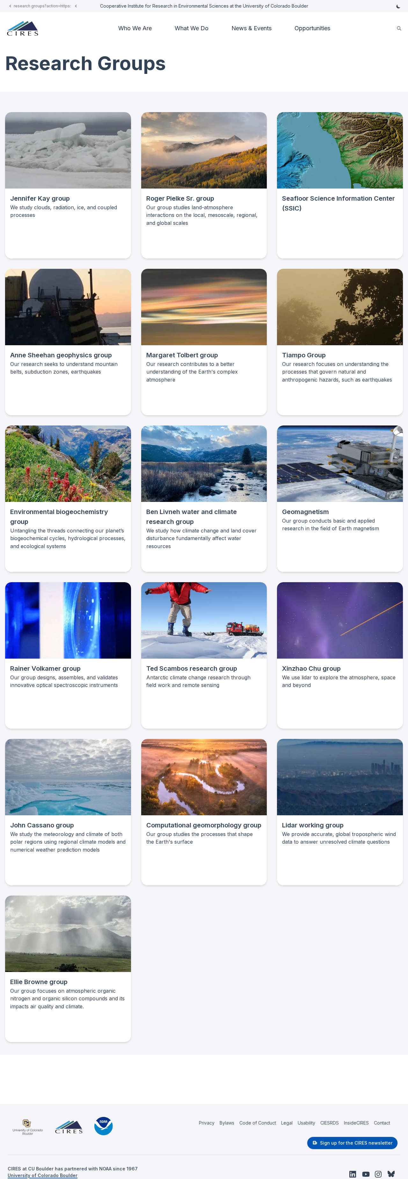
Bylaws (227, 1122)
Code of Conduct (257, 1122)
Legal (287, 1122)
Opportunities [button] (312, 28)
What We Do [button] (191, 28)
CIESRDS (329, 1122)
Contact (382, 1122)
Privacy (207, 1122)
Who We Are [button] (135, 28)
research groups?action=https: (42, 6)
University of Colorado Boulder (42, 1175)
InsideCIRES (356, 1122)
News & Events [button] (251, 28)
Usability (306, 1122)
